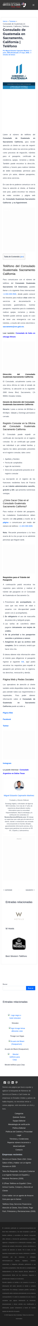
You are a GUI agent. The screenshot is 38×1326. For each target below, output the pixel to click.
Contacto (19, 1150)
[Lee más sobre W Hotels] (19, 916)
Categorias (19, 1114)
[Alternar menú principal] (33, 5)
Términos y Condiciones (19, 1139)
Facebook (7, 719)
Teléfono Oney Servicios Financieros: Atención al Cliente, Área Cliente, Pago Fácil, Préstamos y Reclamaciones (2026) (18, 1207)
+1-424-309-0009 (25, 526)
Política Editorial (19, 1128)
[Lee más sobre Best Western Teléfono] (19, 944)
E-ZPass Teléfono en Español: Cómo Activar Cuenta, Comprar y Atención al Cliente (17, 1187)
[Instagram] (8, 1082)
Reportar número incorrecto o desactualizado (19, 1144)
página (5, 522)
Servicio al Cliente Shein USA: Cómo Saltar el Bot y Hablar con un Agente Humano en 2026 (16, 1162)
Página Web (8, 713)
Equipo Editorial (19, 1121)
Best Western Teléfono (16, 956)
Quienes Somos (19, 1117)
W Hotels (10, 928)
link (22, 662)
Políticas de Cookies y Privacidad (19, 1132)
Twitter (6, 726)
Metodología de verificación (19, 1124)
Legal (19, 1135)
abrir (22, 257)
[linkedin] (12, 1082)
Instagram (7, 763)
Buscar (5, 984)
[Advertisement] (19, 112)
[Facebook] (4, 1082)
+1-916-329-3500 (9, 294)
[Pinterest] (16, 1082)
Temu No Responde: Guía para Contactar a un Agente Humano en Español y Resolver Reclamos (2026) (18, 1175)
